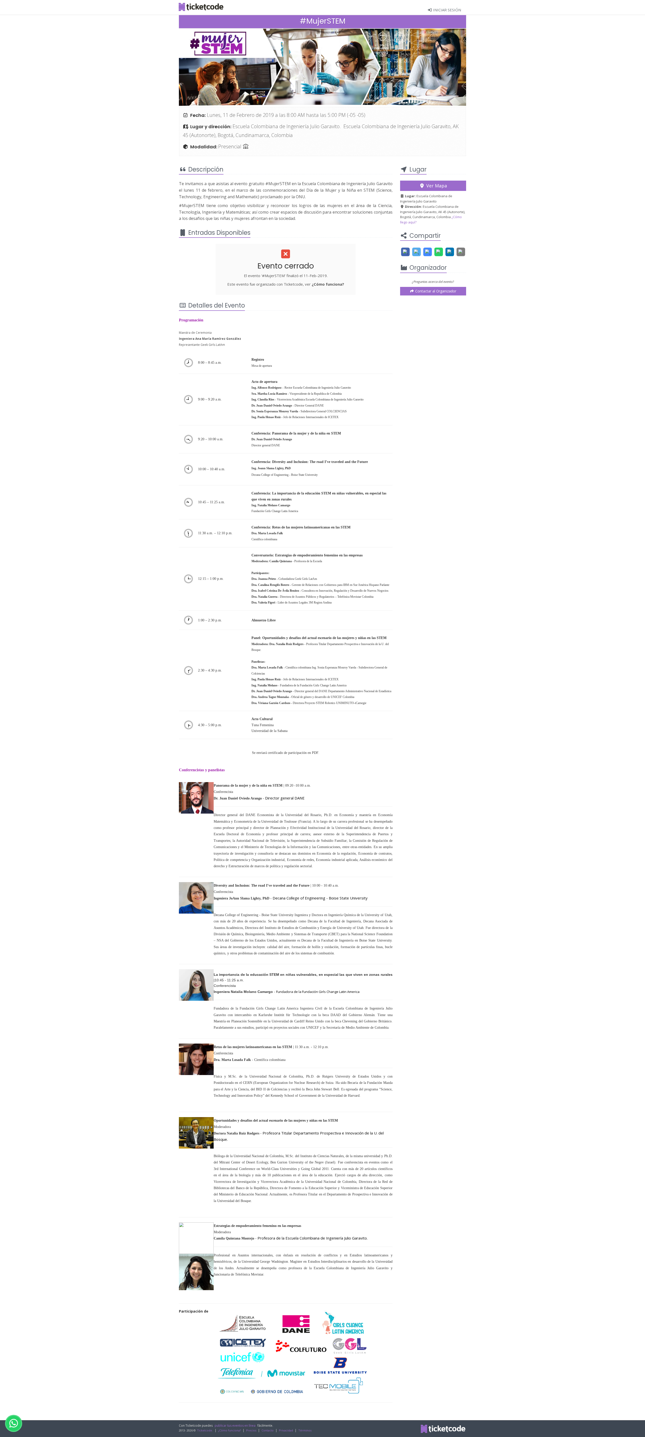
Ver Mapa (436, 186)
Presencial (230, 146)
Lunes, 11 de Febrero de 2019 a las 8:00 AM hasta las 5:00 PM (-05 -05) (286, 115)
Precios (251, 1430)
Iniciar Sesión (446, 9)
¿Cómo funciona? (328, 284)
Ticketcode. (205, 1430)
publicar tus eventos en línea (235, 1425)
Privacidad (286, 1430)
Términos (304, 1430)
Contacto (268, 1430)
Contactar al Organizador (435, 291)
